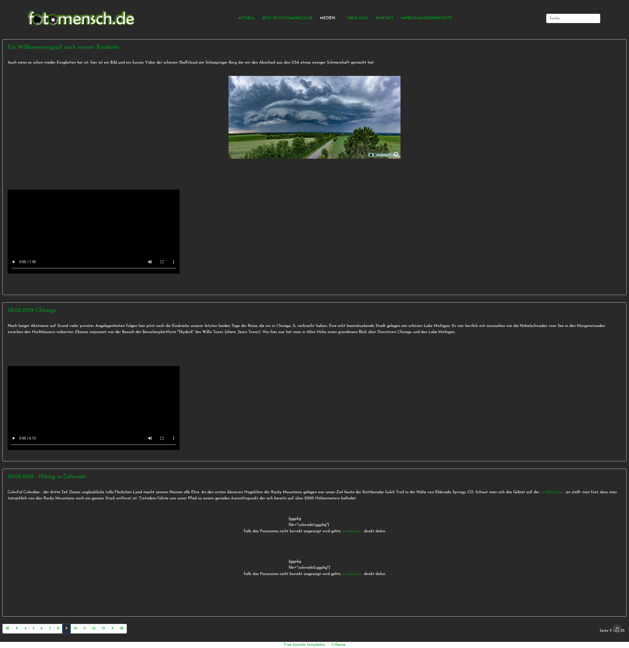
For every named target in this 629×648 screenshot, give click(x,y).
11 (85, 629)
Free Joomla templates (304, 645)
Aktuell (246, 18)
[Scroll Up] (617, 628)
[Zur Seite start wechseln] (7, 629)
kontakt (384, 18)
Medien (327, 18)
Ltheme (338, 645)
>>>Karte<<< (553, 492)
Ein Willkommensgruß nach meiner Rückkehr (63, 47)
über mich (358, 18)
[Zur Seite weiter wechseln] (112, 629)
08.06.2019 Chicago (32, 310)
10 (75, 629)
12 (94, 629)
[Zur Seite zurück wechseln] (17, 629)
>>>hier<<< (353, 531)
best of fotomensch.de (287, 18)
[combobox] (573, 18)
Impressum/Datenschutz (426, 18)
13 (103, 629)
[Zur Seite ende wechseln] (121, 629)
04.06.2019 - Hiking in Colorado (47, 477)
